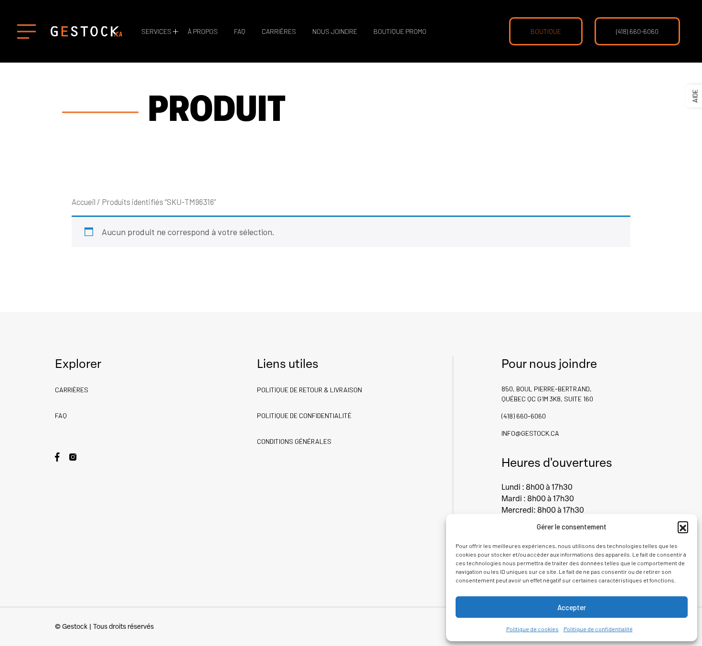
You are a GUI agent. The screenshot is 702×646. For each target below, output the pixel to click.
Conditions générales (294, 441)
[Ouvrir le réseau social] (57, 456)
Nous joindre (334, 31)
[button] (683, 526)
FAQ (239, 31)
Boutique (546, 31)
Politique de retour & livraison (309, 390)
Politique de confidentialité (598, 628)
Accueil (84, 201)
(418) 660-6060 (637, 31)
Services (156, 31)
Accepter (571, 607)
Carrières (279, 31)
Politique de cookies (532, 628)
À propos (203, 31)
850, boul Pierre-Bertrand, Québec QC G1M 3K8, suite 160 (547, 394)
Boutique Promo (399, 31)
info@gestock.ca (530, 433)
